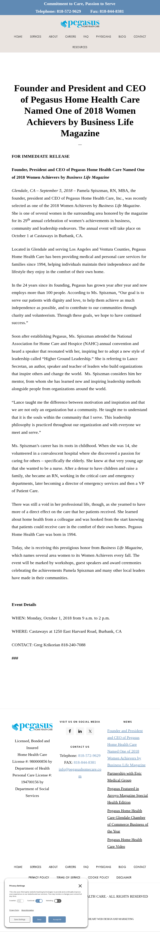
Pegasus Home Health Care (80, 23)
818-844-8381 (112, 11)
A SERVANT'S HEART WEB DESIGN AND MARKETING (103, 919)
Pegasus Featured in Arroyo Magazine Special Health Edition (127, 795)
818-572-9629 (69, 11)
